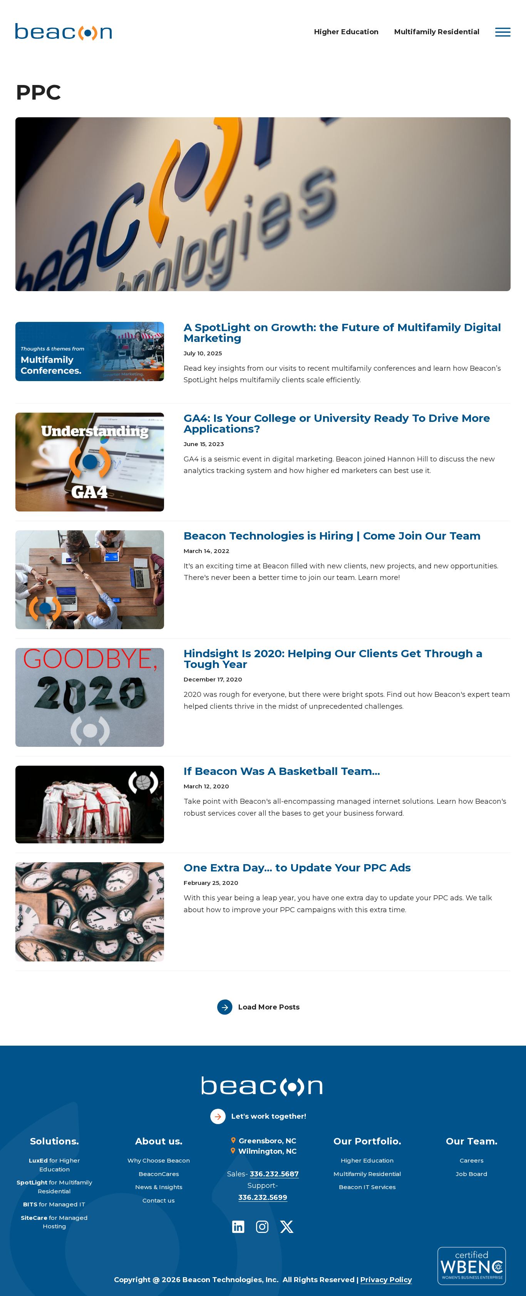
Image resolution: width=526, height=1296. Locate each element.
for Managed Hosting (54, 1222)
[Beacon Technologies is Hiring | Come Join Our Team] (89, 579)
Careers (472, 1160)
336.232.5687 (274, 1174)
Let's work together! (268, 1116)
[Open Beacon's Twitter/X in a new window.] (287, 1227)
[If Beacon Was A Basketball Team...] (89, 804)
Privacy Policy (386, 1280)
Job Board (471, 1174)
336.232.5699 (262, 1197)
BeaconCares (159, 1174)
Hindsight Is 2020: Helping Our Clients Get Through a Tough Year (333, 659)
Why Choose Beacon (158, 1160)
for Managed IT (54, 1204)
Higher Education (346, 32)
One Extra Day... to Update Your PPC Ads (297, 867)
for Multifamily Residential (54, 1187)
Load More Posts (269, 1007)
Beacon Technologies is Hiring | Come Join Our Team (332, 535)
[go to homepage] (263, 1087)
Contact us (158, 1200)
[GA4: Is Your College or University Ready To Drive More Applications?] (89, 462)
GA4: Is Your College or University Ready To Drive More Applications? (337, 423)
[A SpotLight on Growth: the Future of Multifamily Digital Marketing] (89, 351)
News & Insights (159, 1187)
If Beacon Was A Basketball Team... (282, 771)
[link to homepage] (63, 32)
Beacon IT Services (367, 1187)
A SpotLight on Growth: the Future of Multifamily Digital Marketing (342, 333)
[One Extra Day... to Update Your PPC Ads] (89, 911)
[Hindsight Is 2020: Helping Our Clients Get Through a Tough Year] (89, 697)
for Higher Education (54, 1165)
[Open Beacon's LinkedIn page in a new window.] (238, 1227)
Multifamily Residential (436, 32)
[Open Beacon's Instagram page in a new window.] (262, 1227)
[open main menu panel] (503, 32)
